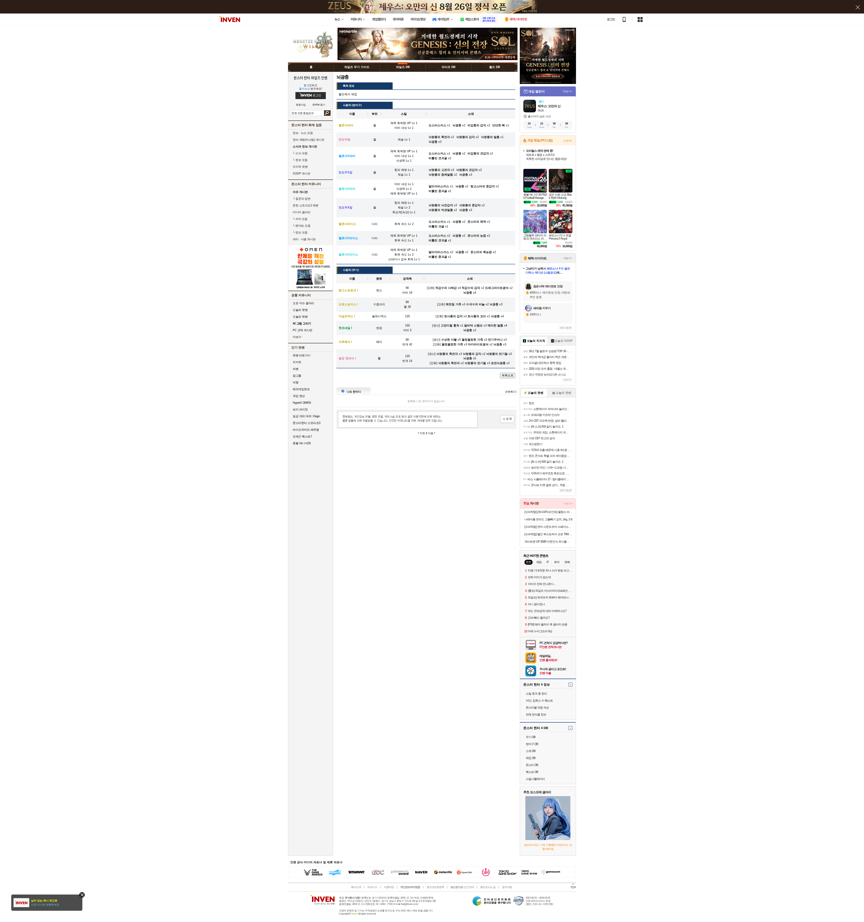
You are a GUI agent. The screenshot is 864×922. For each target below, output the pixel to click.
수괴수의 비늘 (475, 304)
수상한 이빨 (449, 339)
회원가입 (301, 105)
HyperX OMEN (302, 402)
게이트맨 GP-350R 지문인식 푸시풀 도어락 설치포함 (548, 541)
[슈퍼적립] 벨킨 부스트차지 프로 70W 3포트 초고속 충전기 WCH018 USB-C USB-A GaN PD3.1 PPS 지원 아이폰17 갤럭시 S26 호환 (548, 534)
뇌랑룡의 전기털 (497, 354)
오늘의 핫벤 (300, 309)
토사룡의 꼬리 (477, 316)
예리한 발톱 (495, 325)
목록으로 (507, 375)
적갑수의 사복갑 (446, 288)
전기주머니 (495, 339)
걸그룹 (297, 375)
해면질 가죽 (453, 304)
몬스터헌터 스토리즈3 (306, 422)
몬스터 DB (532, 765)
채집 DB (531, 758)
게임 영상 (299, 395)
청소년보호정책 (435, 887)
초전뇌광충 (498, 363)
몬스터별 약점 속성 (537, 707)
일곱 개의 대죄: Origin (306, 416)
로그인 (611, 19)
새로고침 (564, 327)
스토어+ (567, 140)
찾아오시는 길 (487, 887)
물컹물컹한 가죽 (472, 339)
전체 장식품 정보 (536, 714)
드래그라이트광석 (496, 288)
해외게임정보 (301, 389)
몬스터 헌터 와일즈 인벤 (311, 77)
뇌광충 (467, 292)
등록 (507, 419)
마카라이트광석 (478, 344)
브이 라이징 (300, 409)
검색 (327, 113)
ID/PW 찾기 (319, 105)
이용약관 (389, 887)
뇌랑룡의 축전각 (447, 354)
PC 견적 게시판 (302, 330)
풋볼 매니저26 (301, 443)
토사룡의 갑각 (453, 316)
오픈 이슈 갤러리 (303, 303)
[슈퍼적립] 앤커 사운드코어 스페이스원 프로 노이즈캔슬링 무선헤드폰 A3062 (548, 526)
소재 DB (531, 751)
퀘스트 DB (532, 772)
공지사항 (507, 887)
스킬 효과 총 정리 (536, 693)
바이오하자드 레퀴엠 (306, 429)
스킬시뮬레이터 (535, 779)
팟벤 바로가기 (301, 355)
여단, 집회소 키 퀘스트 (539, 700)
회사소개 (356, 887)
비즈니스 (372, 887)
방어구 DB (532, 744)
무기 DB (531, 737)
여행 (295, 382)
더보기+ (567, 91)
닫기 (82, 895)
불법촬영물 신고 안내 (462, 887)
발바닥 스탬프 (473, 325)
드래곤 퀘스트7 (302, 436)
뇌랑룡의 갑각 (472, 354)
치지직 (297, 362)
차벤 (295, 368)
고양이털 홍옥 (450, 325)
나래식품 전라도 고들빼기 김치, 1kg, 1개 (548, 519)
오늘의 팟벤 (300, 316)
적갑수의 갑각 (471, 288)
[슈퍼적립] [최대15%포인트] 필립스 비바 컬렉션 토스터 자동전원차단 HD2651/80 (548, 512)
